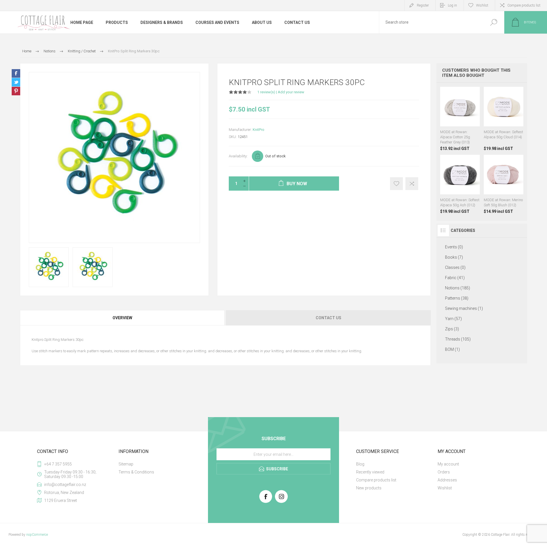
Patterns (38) (456, 298)
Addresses (447, 480)
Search (493, 22)
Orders (444, 472)
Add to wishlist (396, 183)
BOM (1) (452, 349)
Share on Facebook (16, 73)
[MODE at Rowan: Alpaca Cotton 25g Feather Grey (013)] (460, 119)
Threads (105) (458, 339)
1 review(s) (266, 92)
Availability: (238, 156)
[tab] (122, 317)
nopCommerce (37, 535)
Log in (452, 5)
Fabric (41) (455, 277)
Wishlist (445, 488)
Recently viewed (370, 472)
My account (448, 464)
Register (423, 5)
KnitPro (258, 129)
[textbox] (431, 22)
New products (368, 488)
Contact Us (328, 318)
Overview (122, 318)
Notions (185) (457, 288)
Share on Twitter (16, 82)
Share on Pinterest (16, 91)
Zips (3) (452, 329)
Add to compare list (411, 183)
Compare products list (523, 5)
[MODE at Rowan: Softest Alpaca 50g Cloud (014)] (503, 119)
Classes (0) (455, 267)
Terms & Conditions (136, 472)
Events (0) (454, 247)
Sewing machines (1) (464, 308)
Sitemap (126, 464)
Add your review (291, 92)
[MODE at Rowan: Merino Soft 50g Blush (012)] (503, 184)
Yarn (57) (453, 318)
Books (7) (454, 257)
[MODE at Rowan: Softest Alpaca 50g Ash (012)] (460, 184)
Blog (360, 464)
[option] (49, 267)
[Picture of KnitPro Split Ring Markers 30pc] (49, 267)
